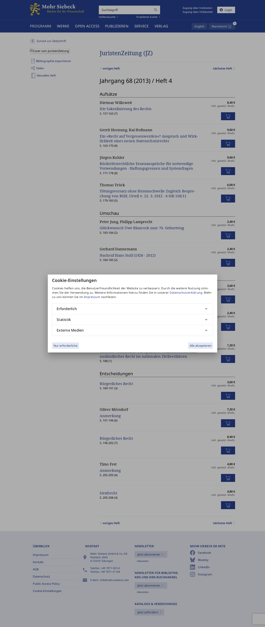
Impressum (92, 297)
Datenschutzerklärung (186, 293)
